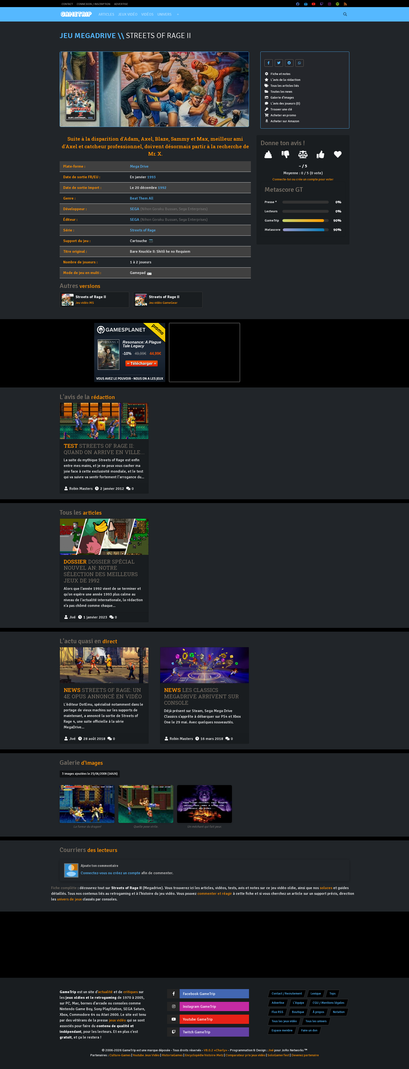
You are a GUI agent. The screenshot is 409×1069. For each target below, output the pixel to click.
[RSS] (346, 4)
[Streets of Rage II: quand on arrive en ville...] (104, 421)
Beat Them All (141, 198)
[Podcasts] (337, 4)
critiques (130, 992)
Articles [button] (106, 14)
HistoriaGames (172, 1055)
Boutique (298, 1012)
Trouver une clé (281, 109)
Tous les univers (316, 1021)
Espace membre (282, 1030)
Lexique (316, 993)
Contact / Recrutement (287, 993)
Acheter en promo (283, 115)
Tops (332, 993)
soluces (326, 888)
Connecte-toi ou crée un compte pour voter (302, 179)
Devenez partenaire (305, 1055)
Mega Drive (139, 166)
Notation (339, 1012)
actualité (105, 992)
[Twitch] (322, 4)
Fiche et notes (280, 74)
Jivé (271, 1050)
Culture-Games (120, 1055)
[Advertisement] (279, 352)
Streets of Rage (143, 230)
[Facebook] (298, 4)
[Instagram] (330, 4)
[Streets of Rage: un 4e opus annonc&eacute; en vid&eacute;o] (104, 665)
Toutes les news (281, 92)
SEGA (134, 209)
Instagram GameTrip (199, 1006)
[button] (177, 14)
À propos (318, 1012)
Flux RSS (277, 1012)
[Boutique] (306, 4)
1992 (162, 187)
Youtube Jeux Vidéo (146, 1055)
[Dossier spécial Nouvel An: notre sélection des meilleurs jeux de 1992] (104, 537)
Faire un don (309, 1030)
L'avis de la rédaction (285, 80)
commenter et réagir (214, 893)
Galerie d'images (282, 98)
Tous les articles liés (285, 86)
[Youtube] (314, 4)
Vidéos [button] (147, 14)
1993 (151, 177)
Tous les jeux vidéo (284, 1021)
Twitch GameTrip (196, 1032)
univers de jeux (69, 899)
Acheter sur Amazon (285, 121)
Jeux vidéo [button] (128, 14)
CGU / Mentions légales (328, 1003)
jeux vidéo (117, 1020)
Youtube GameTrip (198, 1019)
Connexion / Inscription (93, 4)
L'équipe (298, 1003)
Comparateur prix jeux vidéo (245, 1055)
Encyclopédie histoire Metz (204, 1055)
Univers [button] (164, 14)
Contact (67, 4)
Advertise (121, 4)
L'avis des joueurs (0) (285, 103)
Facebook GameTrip (199, 993)
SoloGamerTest (278, 1055)
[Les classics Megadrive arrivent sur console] (204, 665)
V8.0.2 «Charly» (215, 1050)
